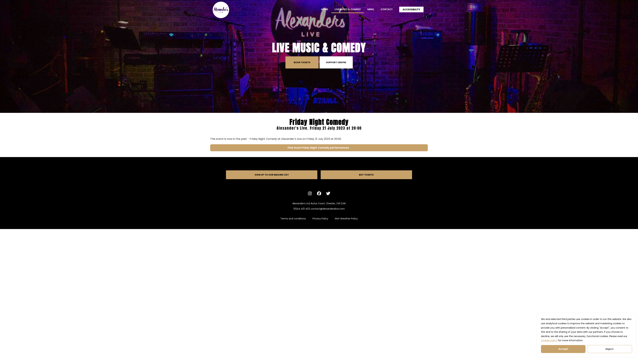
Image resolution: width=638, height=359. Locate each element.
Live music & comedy (348, 9)
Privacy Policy (320, 218)
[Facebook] (319, 193)
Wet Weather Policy (346, 218)
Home (324, 9)
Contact (387, 9)
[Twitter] (328, 193)
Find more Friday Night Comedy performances (319, 147)
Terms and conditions (293, 218)
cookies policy (549, 340)
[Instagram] (310, 193)
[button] (411, 9)
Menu (370, 9)
